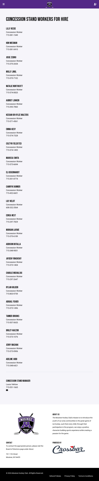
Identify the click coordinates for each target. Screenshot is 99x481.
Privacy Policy (69, 476)
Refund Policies (55, 476)
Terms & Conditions (85, 476)
